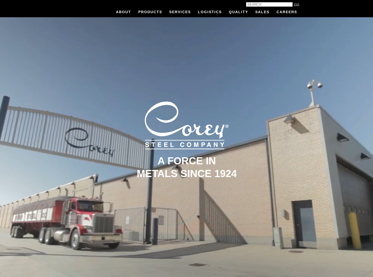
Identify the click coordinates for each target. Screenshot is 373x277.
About (123, 12)
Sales (262, 12)
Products (150, 12)
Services (180, 12)
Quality (238, 12)
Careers (287, 12)
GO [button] (296, 5)
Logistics (210, 12)
